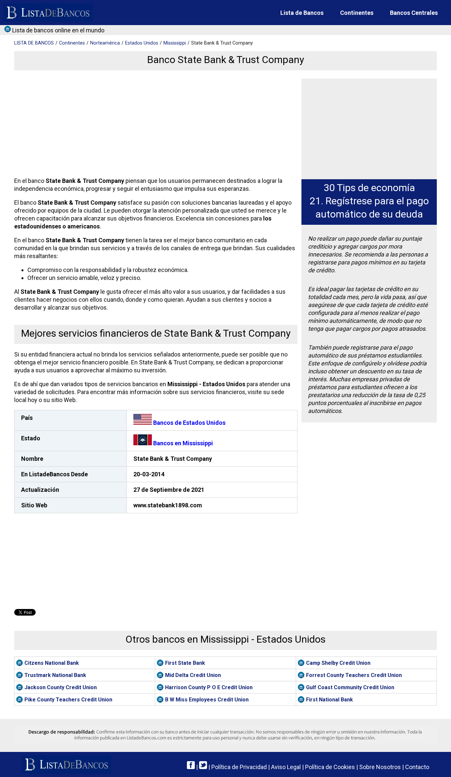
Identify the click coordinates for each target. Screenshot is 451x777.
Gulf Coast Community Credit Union (350, 687)
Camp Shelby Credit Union (338, 663)
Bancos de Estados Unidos (189, 422)
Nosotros (380, 766)
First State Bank (185, 663)
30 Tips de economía (369, 187)
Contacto (417, 766)
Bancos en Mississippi (182, 443)
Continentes (356, 12)
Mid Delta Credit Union (193, 675)
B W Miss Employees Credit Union (207, 699)
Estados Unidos (141, 43)
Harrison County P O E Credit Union (209, 687)
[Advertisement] (154, 125)
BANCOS (34, 43)
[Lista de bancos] (48, 12)
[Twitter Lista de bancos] (203, 766)
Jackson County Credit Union (60, 687)
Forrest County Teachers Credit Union (354, 675)
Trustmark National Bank (55, 675)
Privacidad (239, 766)
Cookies (330, 766)
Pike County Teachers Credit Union (68, 699)
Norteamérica (105, 43)
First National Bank (329, 699)
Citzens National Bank (51, 663)
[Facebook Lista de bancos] (191, 766)
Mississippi (174, 43)
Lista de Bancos (302, 12)
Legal (286, 766)
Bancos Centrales (414, 12)
